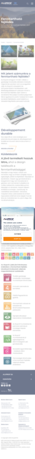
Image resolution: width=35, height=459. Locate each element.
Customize (17, 234)
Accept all (17, 239)
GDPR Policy (17, 226)
